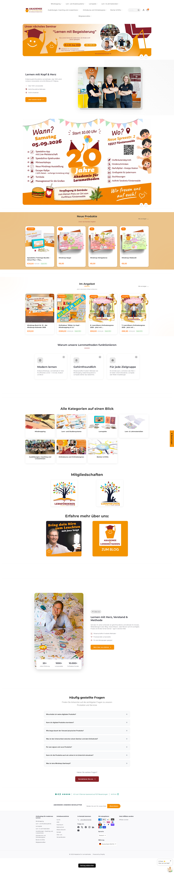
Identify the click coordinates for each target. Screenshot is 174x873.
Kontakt (59, 832)
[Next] (146, 56)
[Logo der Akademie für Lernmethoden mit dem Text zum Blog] (110, 538)
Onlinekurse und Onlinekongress (94, 10)
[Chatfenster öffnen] (170, 869)
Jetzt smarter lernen (34, 99)
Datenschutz (60, 827)
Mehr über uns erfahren (101, 647)
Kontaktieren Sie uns (85, 779)
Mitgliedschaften (84, 16)
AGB (58, 822)
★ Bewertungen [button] (172, 438)
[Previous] (141, 56)
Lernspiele (92, 4)
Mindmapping (56, 4)
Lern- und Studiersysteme (75, 4)
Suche (58, 819)
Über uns (59, 834)
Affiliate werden (124, 819)
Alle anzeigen (142, 218)
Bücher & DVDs (115, 10)
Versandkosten (61, 837)
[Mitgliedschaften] (64, 493)
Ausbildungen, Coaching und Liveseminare (63, 10)
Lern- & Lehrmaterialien (109, 4)
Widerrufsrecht (61, 829)
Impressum (60, 824)
